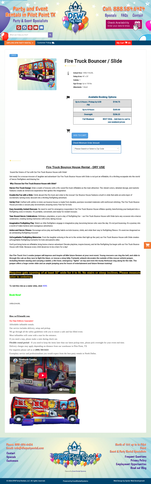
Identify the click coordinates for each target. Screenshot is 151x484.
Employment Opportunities (131, 464)
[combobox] (96, 149)
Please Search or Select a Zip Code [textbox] (89, 149)
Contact (137, 15)
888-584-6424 (24, 444)
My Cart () (123, 43)
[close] (149, 481)
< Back (13, 55)
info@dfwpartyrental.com (29, 448)
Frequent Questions (135, 456)
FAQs (124, 15)
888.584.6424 (129, 8)
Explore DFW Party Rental (19, 43)
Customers (12, 461)
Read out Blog (138, 468)
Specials (110, 15)
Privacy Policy (138, 460)
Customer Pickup (44, 43)
